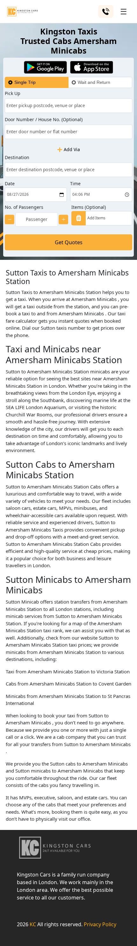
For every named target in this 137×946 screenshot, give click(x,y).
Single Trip (25, 82)
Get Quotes (69, 242)
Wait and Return (94, 82)
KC (33, 924)
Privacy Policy (100, 924)
